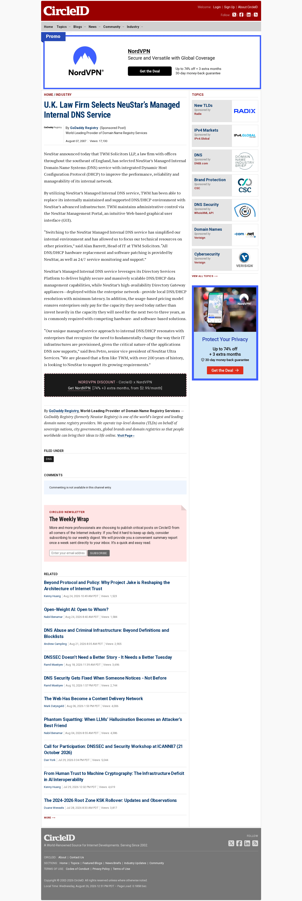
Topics (62, 27)
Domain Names (208, 229)
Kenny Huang (52, 596)
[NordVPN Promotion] (151, 88)
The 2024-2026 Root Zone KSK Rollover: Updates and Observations (110, 800)
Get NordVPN (79, 388)
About (62, 857)
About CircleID (248, 7)
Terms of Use (121, 868)
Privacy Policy (101, 868)
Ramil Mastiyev (53, 664)
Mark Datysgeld (54, 706)
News (93, 27)
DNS (49, 459)
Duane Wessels (54, 807)
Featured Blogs (92, 863)
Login (217, 7)
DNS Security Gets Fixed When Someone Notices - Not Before (105, 678)
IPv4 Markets (206, 130)
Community (111, 27)
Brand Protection (210, 179)
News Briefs (113, 863)
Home (48, 27)
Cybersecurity (207, 254)
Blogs (77, 27)
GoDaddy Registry (63, 411)
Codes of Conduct (77, 868)
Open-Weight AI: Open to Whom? (76, 609)
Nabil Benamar (53, 617)
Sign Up (229, 7)
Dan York (49, 760)
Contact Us (77, 857)
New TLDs (203, 105)
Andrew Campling (55, 643)
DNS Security (206, 204)
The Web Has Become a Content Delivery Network (93, 698)
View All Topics (203, 276)
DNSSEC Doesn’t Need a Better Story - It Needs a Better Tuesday (108, 657)
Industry (133, 27)
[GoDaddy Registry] (53, 127)
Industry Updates (135, 863)
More (47, 817)
